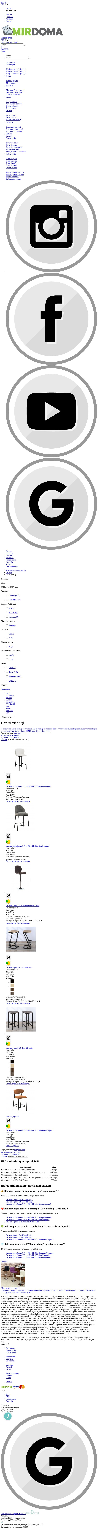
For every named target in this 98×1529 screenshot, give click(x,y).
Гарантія (9, 1401)
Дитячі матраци (12, 149)
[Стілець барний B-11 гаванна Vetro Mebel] (21, 892)
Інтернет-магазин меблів (16, 570)
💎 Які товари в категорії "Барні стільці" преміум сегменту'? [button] (33, 1244)
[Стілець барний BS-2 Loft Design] (21, 953)
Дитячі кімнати (12, 143)
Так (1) (11, 655)
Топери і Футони (13, 94)
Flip (7, 706)
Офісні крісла (11, 159)
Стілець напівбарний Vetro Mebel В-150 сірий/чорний (27, 846)
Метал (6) (12, 625)
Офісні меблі (11, 1352)
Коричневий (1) (15, 676)
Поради (4, 1261)
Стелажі (9, 1382)
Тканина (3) (13, 617)
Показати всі (6, 729)
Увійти (3, 2)
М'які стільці (11, 118)
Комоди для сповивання (16, 151)
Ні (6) (11, 646)
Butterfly (9, 700)
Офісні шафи (11, 165)
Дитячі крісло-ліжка (14, 147)
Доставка (9, 17)
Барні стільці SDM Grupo (25, 731)
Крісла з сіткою (12, 177)
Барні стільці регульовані (22, 729)
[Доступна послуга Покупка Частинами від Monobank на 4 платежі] (8, 778)
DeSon (8, 693)
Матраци (9, 1359)
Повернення (11, 1399)
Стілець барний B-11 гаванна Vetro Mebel (22, 906)
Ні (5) (11, 659)
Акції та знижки (12, 1373)
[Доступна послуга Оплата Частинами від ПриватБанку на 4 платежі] (8, 784)
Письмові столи (12, 106)
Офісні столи (11, 161)
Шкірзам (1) (13, 613)
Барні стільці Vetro (43, 731)
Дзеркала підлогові (14, 131)
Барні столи (11, 108)
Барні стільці (11, 115)
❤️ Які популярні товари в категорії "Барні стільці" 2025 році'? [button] (34, 1208)
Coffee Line (10, 702)
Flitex (8, 708)
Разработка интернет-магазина (13, 1514)
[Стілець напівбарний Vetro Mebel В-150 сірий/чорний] (21, 832)
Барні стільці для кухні (82, 729)
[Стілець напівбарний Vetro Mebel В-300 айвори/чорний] (21, 772)
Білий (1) (12, 668)
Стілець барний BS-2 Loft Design (19, 967)
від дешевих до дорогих (10, 735)
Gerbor (8, 713)
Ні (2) (11, 638)
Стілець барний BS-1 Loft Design (19, 1048)
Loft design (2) (14, 595)
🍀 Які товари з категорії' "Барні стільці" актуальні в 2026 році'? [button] (35, 1226)
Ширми (9, 1375)
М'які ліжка (10, 83)
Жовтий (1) (13, 672)
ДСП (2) (12, 608)
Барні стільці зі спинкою (43, 729)
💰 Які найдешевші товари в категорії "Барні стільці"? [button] (30, 1191)
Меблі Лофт (10, 1356)
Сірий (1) (12, 681)
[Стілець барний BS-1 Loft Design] (21, 1034)
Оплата (9, 14)
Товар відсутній (12, 1146)
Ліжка (8, 1378)
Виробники (5, 689)
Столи (8, 1369)
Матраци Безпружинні (15, 90)
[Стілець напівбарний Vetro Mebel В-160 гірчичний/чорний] (21, 1114)
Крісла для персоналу (15, 175)
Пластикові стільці (13, 120)
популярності (19, 733)
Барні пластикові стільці (63, 729)
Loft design (10, 695)
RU (2, 4)
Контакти (10, 19)
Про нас (9, 21)
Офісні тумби (11, 163)
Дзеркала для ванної (14, 129)
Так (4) (11, 634)
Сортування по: (7, 733)
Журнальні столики (14, 104)
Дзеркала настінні (13, 127)
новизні (4, 740)
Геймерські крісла (13, 179)
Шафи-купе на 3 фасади (16, 71)
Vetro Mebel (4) (15, 600)
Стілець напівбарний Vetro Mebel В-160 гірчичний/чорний (30, 1130)
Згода (8, 1395)
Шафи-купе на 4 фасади (16, 73)
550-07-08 (6, 38)
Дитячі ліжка (11, 145)
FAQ (8, 1397)
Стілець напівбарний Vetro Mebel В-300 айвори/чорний (28, 786)
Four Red (9, 711)
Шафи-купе (10, 1361)
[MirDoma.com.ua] (32, 36)
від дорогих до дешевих (10, 737)
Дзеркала (9, 1365)
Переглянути (11, 801)
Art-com (9, 698)
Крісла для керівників (15, 172)
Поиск (4, 685)
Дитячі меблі (11, 1350)
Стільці (9, 1367)
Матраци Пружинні (14, 92)
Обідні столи (11, 102)
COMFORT (10, 704)
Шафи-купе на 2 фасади (16, 69)
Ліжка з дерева (12, 81)
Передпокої (10, 1348)
